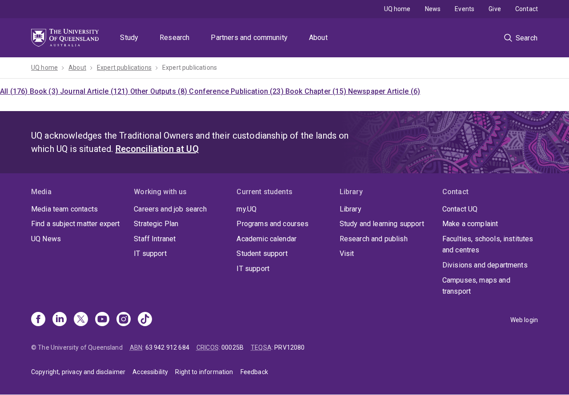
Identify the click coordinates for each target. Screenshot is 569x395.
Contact (526, 8)
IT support (150, 253)
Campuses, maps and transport (476, 286)
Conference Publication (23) (237, 91)
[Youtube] (102, 320)
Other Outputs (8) (159, 91)
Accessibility (150, 371)
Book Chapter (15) (316, 91)
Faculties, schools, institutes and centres (487, 245)
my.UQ (246, 209)
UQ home (397, 8)
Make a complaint (470, 223)
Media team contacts (64, 209)
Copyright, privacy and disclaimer (78, 371)
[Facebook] (38, 320)
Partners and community (249, 37)
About (318, 37)
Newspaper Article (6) (384, 91)
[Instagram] (123, 320)
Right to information (204, 371)
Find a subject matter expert (75, 223)
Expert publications (124, 67)
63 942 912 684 (167, 347)
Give (495, 8)
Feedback (254, 371)
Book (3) (45, 91)
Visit (347, 253)
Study (129, 37)
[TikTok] (145, 320)
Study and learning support (382, 223)
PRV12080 (289, 347)
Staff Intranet (155, 239)
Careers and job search (170, 209)
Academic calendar (266, 239)
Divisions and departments (485, 265)
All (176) (15, 91)
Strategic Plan (156, 223)
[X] (81, 320)
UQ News (46, 239)
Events (464, 8)
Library (350, 209)
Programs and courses (272, 223)
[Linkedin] (59, 320)
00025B (232, 347)
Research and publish (374, 239)
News (433, 8)
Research (174, 37)
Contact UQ (460, 209)
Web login (524, 319)
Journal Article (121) (95, 91)
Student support (261, 253)
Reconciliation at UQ (157, 149)
